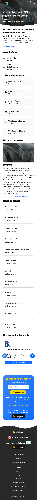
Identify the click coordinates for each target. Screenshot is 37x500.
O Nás (18, 475)
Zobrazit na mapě (9, 47)
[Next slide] (32, 355)
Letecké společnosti (18, 462)
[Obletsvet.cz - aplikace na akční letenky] (18, 416)
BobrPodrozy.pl (18, 483)
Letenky (18, 467)
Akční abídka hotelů (18, 362)
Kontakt (18, 471)
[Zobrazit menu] (33, 2)
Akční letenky (18, 454)
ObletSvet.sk (18, 479)
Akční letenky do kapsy (18, 443)
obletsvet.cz (21, 497)
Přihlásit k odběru (18, 392)
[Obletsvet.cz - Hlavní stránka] (5, 3)
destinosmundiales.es (18, 486)
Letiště (18, 458)
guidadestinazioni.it (18, 490)
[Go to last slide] (4, 355)
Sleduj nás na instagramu (20, 437)
